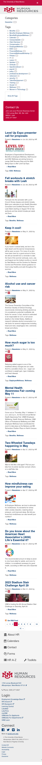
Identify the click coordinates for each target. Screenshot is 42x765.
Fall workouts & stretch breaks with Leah (20, 179)
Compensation (15, 44)
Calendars (12, 641)
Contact (12, 647)
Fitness (12, 55)
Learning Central (8, 706)
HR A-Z (11, 660)
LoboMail (5, 708)
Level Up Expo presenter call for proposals (21, 134)
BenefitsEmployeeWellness (19, 35)
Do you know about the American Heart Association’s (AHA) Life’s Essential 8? (20, 535)
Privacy (4, 754)
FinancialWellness (16, 51)
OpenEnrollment (15, 67)
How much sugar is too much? (20, 343)
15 (21, 628)
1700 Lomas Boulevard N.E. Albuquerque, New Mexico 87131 (14, 684)
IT (10, 58)
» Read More (11, 166)
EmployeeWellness (16, 46)
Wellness (13, 87)
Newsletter (9, 22)
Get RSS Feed (12, 620)
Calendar (13, 37)
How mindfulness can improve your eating (19, 485)
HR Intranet (6, 701)
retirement (13, 76)
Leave (12, 60)
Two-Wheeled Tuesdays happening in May (20, 444)
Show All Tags (13, 96)
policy (12, 71)
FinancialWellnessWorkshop (19, 53)
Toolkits (31, 660)
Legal (3, 752)
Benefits (12, 31)
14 (37, 624)
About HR (13, 634)
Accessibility (5, 749)
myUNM (4, 713)
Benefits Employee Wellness (20, 33)
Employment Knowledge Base (12, 699)
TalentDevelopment (16, 80)
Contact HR (5, 745)
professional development (19, 73)
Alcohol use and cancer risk (20, 285)
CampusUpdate (15, 40)
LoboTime (5, 711)
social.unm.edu (13, 734)
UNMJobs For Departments (11, 717)
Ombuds (13, 64)
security (12, 78)
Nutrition (12, 62)
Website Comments (8, 747)
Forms (11, 653)
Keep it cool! (13, 228)
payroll (12, 69)
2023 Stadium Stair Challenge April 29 (17, 583)
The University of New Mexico (13, 2)
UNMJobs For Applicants (10, 715)
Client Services (15, 42)
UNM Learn (6, 720)
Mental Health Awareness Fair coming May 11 (20, 391)
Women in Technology (17, 89)
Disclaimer (5, 756)
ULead (12, 85)
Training (12, 82)
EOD (11, 49)
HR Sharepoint (7, 704)
